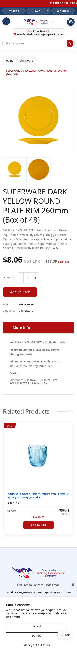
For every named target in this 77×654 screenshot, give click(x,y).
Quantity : (9, 277)
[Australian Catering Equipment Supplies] (38, 21)
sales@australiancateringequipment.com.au (40, 34)
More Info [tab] (21, 327)
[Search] (70, 43)
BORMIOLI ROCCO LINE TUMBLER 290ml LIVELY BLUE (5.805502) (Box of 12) (38, 495)
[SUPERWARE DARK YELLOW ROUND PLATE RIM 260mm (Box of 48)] (38, 120)
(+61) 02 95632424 (39, 31)
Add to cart (38, 525)
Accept (37, 626)
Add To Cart (20, 292)
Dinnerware (26, 60)
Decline (36, 635)
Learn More (13, 616)
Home (9, 60)
